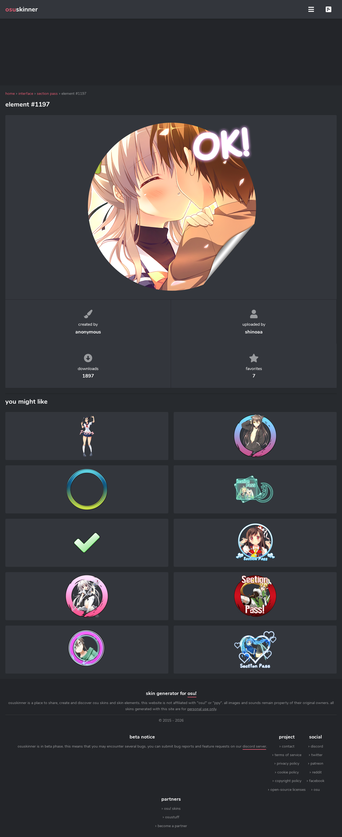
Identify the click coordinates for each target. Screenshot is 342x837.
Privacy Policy (288, 763)
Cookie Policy (288, 772)
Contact (288, 746)
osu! (192, 693)
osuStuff (172, 817)
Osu (317, 789)
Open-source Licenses (288, 789)
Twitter (316, 754)
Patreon (316, 763)
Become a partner (172, 825)
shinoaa (254, 332)
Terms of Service (288, 754)
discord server (254, 746)
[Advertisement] (171, 52)
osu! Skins (172, 808)
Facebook (316, 780)
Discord (317, 746)
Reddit (317, 772)
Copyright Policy (288, 780)
